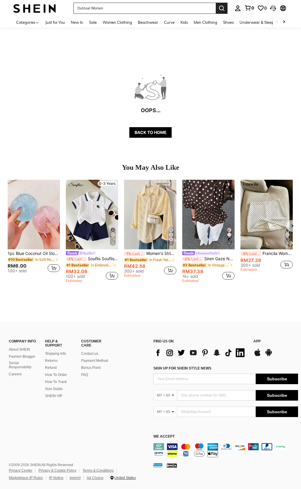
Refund (51, 368)
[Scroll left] (277, 22)
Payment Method (94, 361)
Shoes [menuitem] (228, 22)
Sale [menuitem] (93, 22)
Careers (15, 374)
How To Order (56, 375)
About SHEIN (19, 349)
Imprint (75, 478)
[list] (200, 352)
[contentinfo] (225, 450)
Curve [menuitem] (169, 22)
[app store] (257, 355)
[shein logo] (34, 8)
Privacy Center (20, 470)
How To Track (56, 382)
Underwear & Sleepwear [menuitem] (261, 22)
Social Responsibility (20, 365)
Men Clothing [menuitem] (205, 22)
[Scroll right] (284, 22)
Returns (51, 361)
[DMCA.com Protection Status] (172, 465)
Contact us (89, 354)
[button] (273, 8)
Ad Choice (95, 478)
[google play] (269, 355)
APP (257, 341)
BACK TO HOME (151, 132)
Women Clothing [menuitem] (117, 22)
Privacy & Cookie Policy (57, 470)
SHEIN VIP (53, 396)
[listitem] (34, 229)
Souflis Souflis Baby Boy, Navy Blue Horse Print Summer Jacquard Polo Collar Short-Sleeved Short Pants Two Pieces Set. (92, 258)
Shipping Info (55, 354)
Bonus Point (91, 368)
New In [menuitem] (77, 22)
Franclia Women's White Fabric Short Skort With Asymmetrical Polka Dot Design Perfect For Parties (267, 253)
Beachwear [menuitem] (148, 22)
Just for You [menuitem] (55, 22)
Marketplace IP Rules (26, 478)
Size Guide (54, 389)
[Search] (222, 8)
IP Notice (56, 478)
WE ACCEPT (164, 436)
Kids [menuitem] (184, 22)
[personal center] (237, 8)
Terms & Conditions (98, 470)
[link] (249, 7)
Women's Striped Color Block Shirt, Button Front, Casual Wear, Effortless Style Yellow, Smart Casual (150, 253)
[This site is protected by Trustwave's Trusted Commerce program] (157, 465)
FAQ (84, 375)
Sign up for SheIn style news (182, 368)
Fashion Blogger (22, 356)
